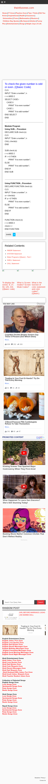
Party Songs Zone (9, 688)
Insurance (30, 16)
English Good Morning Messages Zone (17, 652)
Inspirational (13, 16)
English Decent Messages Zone (14, 646)
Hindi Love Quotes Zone (12, 662)
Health (22, 16)
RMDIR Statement (14, 250)
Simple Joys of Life (33, 24)
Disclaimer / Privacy (40, 777)
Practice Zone (21, 13)
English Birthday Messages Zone (15, 648)
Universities (7, 18)
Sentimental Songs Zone (12, 686)
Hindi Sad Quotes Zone (11, 664)
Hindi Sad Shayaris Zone (12, 670)
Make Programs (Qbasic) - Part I (19, 257)
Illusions (34, 18)
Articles (32, 21)
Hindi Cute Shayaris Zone (12, 666)
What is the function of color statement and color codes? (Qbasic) (38, 288)
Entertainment (12, 24)
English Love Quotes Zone (13, 643)
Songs (22, 24)
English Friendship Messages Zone (17, 650)
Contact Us (43, 780)
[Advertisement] (24, 56)
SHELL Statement (13, 260)
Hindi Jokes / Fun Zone (11, 660)
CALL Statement (13, 263)
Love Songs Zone (9, 684)
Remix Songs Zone (9, 690)
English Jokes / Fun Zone (12, 641)
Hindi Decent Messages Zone (14, 668)
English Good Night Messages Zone (16, 654)
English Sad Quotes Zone (12, 644)
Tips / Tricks (33, 13)
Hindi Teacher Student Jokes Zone (16, 676)
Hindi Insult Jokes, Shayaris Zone (15, 674)
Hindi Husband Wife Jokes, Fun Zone (18, 672)
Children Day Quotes (11, 21)
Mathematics (25, 18)
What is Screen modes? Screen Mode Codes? (24, 285)
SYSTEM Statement (14, 254)
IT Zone (11, 13)
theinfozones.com (24, 7)
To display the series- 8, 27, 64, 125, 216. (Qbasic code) (8, 286)
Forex (16, 18)
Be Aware (24, 21)
